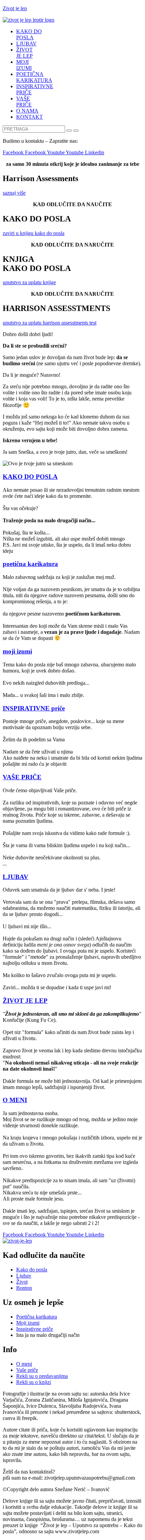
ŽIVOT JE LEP (24, 53)
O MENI (15, 1100)
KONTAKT (29, 117)
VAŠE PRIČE (24, 102)
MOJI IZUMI (24, 65)
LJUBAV (26, 43)
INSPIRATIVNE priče (34, 708)
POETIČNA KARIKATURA (34, 77)
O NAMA (27, 111)
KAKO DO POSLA (29, 34)
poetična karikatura (30, 563)
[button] (14, 193)
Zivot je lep (15, 8)
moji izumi (17, 651)
